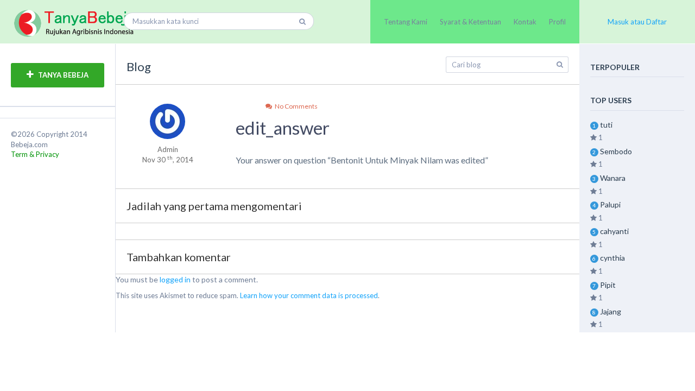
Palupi (610, 204)
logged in (175, 279)
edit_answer (283, 127)
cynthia (612, 257)
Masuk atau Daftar (637, 21)
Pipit (608, 284)
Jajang (610, 311)
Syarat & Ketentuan (470, 21)
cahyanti (614, 231)
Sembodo (616, 151)
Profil (557, 21)
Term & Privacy (35, 154)
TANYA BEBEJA (62, 75)
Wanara (613, 177)
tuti (606, 124)
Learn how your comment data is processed (309, 295)
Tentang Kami (405, 21)
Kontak (525, 21)
